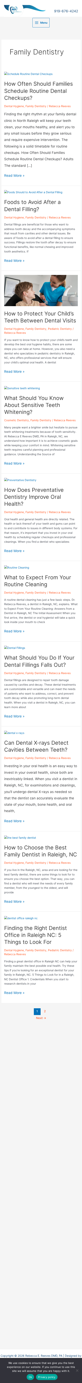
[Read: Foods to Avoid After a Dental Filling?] (33, 192)
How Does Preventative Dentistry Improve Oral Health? (34, 497)
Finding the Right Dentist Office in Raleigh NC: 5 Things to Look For (35, 935)
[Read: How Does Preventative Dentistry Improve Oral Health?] (20, 479)
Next (41, 1018)
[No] (77, 1370)
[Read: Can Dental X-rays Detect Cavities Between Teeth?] (14, 732)
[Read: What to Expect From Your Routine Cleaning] (16, 567)
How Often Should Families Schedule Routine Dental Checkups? (38, 91)
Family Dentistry (35, 106)
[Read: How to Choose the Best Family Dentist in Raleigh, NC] (20, 837)
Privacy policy (47, 1377)
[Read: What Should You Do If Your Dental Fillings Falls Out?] (14, 647)
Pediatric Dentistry (60, 328)
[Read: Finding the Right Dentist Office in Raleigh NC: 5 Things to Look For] (21, 918)
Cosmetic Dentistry (16, 420)
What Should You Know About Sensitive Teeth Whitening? (34, 405)
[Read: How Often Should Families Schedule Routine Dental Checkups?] (28, 73)
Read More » (14, 176)
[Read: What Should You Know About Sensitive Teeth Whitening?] (22, 388)
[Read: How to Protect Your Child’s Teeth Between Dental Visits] (41, 290)
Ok (30, 1377)
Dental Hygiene (14, 106)
